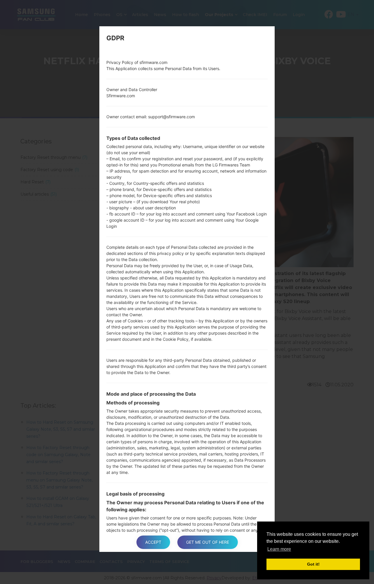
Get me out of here (207, 542)
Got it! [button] (313, 564)
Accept (153, 542)
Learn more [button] (279, 549)
